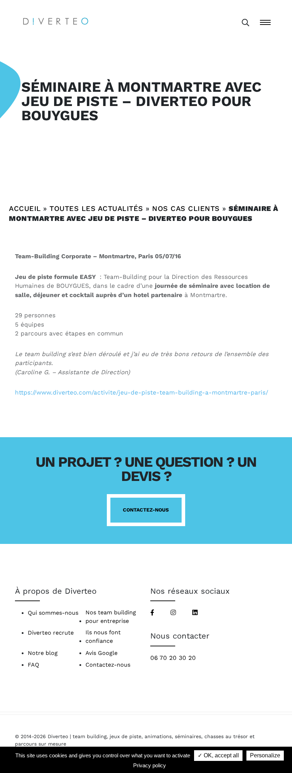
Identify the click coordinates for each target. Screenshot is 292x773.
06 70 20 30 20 (173, 657)
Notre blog (43, 653)
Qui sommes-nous (53, 612)
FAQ (33, 664)
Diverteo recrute (51, 632)
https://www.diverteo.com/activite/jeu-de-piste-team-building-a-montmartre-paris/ (141, 392)
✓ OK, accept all (218, 755)
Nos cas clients (186, 208)
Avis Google (101, 653)
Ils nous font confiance (103, 636)
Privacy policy (149, 765)
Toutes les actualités (96, 208)
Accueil (25, 208)
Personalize (265, 755)
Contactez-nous (146, 510)
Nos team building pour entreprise (110, 616)
